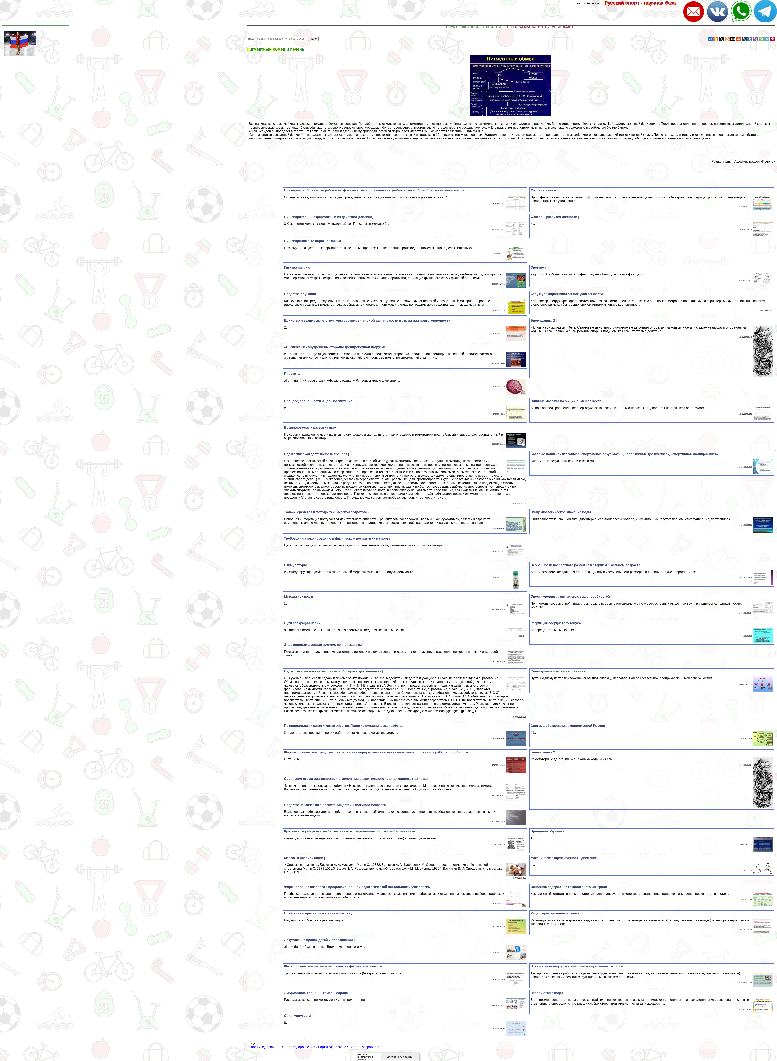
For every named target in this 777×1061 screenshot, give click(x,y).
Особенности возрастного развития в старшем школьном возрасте (585, 565)
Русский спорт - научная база (642, 2)
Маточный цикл (543, 190)
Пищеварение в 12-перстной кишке (312, 241)
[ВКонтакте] (710, 39)
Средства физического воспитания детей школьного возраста (335, 805)
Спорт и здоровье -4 (364, 1047)
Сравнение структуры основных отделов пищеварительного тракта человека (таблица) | (356, 778)
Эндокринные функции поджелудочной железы (323, 644)
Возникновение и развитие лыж (310, 427)
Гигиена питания (297, 267)
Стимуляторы (295, 565)
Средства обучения (300, 294)
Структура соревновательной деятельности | (567, 294)
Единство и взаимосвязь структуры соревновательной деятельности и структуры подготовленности (367, 320)
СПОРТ (451, 27)
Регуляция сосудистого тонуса (556, 623)
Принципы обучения (547, 831)
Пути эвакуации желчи (302, 623)
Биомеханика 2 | (544, 320)
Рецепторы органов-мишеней (555, 913)
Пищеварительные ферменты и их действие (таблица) (328, 217)
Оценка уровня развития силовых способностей (570, 596)
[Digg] (732, 39)
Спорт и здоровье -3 (331, 1047)
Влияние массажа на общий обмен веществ (566, 401)
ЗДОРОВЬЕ (470, 27)
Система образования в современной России (568, 725)
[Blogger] (727, 39)
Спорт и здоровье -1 (264, 1047)
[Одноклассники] (715, 39)
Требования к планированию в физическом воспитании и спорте (337, 538)
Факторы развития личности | (555, 217)
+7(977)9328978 (588, 3)
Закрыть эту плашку (399, 1056)
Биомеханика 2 (543, 752)
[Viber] (755, 39)
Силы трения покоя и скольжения (558, 671)
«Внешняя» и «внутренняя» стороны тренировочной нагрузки (334, 347)
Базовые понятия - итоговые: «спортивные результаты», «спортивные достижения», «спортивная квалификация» (624, 454)
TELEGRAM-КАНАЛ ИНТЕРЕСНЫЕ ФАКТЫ (540, 27)
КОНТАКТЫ (491, 27)
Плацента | (292, 373)
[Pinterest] (772, 39)
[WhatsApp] (761, 39)
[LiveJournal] (744, 39)
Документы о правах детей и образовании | (319, 940)
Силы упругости (297, 1015)
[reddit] (738, 39)
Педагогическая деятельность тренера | (316, 454)
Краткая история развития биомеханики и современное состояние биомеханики (349, 831)
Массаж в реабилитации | (304, 858)
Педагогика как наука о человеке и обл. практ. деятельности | (333, 671)
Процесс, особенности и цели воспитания (318, 401)
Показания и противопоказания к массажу (318, 913)
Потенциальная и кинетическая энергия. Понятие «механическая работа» (343, 725)
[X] (721, 39)
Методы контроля (298, 596)
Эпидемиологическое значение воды (561, 512)
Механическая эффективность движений (564, 858)
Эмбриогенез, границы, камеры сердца (316, 993)
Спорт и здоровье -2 (297, 1047)
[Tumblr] (749, 39)
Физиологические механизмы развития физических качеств (333, 966)
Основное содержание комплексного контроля (569, 887)
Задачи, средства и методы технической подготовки (326, 512)
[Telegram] (766, 39)
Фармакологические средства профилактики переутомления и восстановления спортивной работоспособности (376, 752)
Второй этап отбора (547, 993)
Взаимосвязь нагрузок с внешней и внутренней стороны (577, 966)
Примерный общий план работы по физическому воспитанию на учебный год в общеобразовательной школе (374, 190)
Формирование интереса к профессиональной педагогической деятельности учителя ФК (357, 887)
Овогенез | (539, 267)
